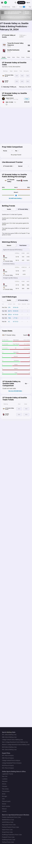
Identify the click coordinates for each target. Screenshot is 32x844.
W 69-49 (15, 307)
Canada (4, 811)
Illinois (3, 794)
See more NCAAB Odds (15, 391)
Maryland (4, 781)
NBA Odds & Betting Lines (9, 737)
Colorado (4, 786)
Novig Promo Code (7, 832)
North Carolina (6, 806)
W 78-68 (15, 314)
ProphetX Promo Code (8, 837)
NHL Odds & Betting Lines (9, 749)
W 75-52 (15, 321)
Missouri (4, 808)
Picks (18, 57)
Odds (13, 57)
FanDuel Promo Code (8, 842)
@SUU (10, 314)
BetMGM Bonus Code (8, 819)
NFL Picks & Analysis (8, 755)
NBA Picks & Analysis (8, 758)
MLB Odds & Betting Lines (9, 747)
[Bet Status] (3, 102)
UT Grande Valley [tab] (23, 209)
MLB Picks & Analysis (8, 765)
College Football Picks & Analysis (11, 760)
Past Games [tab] (23, 245)
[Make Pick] (6, 104)
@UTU (10, 311)
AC (9, 321)
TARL (9, 318)
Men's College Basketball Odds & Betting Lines (15, 742)
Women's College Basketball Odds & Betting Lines (16, 744)
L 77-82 (15, 318)
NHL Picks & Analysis (8, 768)
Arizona (4, 784)
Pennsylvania (5, 791)
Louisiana (4, 779)
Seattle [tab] (9, 209)
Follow (26, 98)
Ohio (3, 798)
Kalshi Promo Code (7, 829)
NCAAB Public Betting (15, 198)
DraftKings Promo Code (8, 839)
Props (22, 57)
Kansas (4, 803)
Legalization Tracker (7, 774)
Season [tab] (9, 245)
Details (3, 57)
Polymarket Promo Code (9, 824)
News (8, 57)
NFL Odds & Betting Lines (9, 734)
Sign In (28, 2)
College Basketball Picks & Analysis (11, 763)
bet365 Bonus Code (7, 822)
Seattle (25, 180)
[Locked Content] (16, 195)
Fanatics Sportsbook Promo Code (11, 817)
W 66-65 (15, 311)
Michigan (4, 796)
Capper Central (9, 98)
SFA (9, 307)
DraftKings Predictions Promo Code (12, 834)
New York (4, 776)
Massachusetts (6, 801)
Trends (28, 57)
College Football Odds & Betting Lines (12, 739)
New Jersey (5, 789)
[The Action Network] (5, 2)
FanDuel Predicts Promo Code (10, 827)
